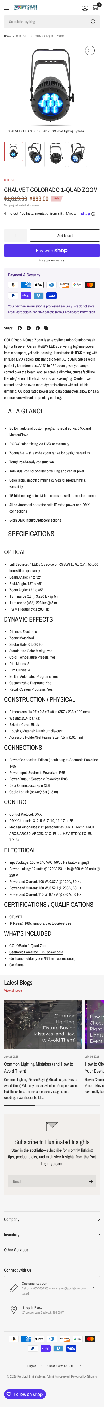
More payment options (52, 260)
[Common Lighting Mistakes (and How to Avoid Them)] (43, 1024)
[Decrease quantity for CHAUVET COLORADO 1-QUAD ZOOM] (8, 236)
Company (11, 1219)
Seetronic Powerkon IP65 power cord (36, 952)
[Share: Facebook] (19, 328)
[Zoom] (90, 50)
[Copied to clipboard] (46, 328)
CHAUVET (10, 180)
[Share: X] (28, 328)
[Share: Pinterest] (37, 328)
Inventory (11, 1234)
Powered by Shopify (84, 1376)
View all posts (13, 990)
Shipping (9, 205)
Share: (8, 328)
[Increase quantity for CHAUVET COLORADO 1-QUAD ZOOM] (23, 236)
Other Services (16, 1250)
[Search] (93, 21)
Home (7, 36)
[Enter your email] (90, 1181)
